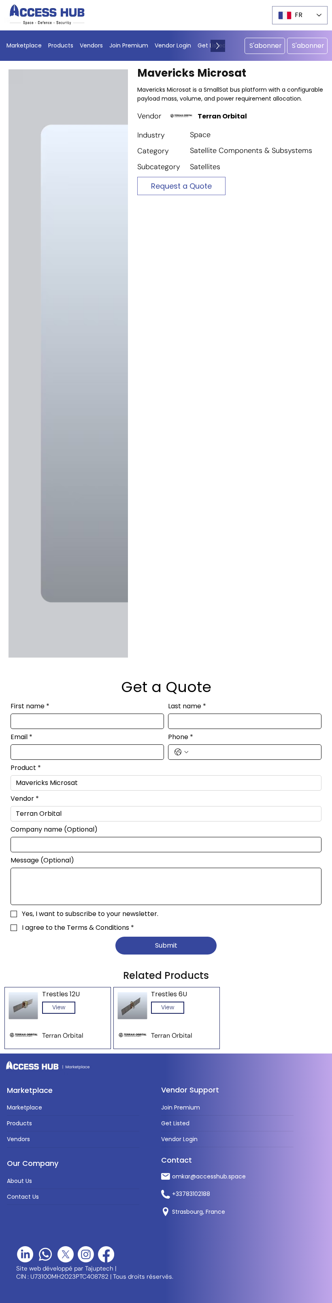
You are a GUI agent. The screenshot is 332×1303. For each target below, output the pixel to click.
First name (30, 706)
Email (21, 737)
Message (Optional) (42, 860)
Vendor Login (179, 1139)
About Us (19, 1181)
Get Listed (175, 1123)
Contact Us (23, 1197)
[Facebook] (106, 1254)
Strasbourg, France (198, 1212)
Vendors (18, 1139)
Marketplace (24, 1107)
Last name (187, 706)
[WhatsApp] (45, 1254)
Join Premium (180, 1107)
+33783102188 (191, 1194)
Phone (180, 737)
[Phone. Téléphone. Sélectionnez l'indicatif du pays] (181, 752)
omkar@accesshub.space (209, 1176)
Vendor (25, 799)
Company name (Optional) (54, 830)
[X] (65, 1254)
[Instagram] (86, 1254)
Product (26, 768)
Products (19, 1123)
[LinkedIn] (25, 1254)
